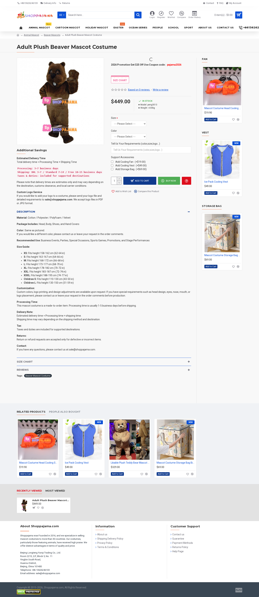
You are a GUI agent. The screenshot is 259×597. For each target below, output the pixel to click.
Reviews (23, 369)
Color (114, 130)
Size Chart (25, 361)
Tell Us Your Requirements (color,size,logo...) (135, 143)
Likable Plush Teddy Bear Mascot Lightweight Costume (130, 462)
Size (113, 118)
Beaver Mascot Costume (38, 375)
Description (26, 211)
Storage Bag (212, 206)
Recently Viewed (29, 490)
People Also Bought (65, 411)
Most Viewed (55, 490)
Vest (205, 132)
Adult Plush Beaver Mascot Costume (50, 500)
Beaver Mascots (52, 35)
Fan (204, 59)
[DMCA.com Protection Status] (29, 591)
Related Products (31, 411)
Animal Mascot (31, 35)
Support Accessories (122, 157)
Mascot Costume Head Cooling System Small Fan (222, 108)
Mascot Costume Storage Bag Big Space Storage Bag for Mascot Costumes (222, 255)
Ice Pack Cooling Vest (216, 181)
